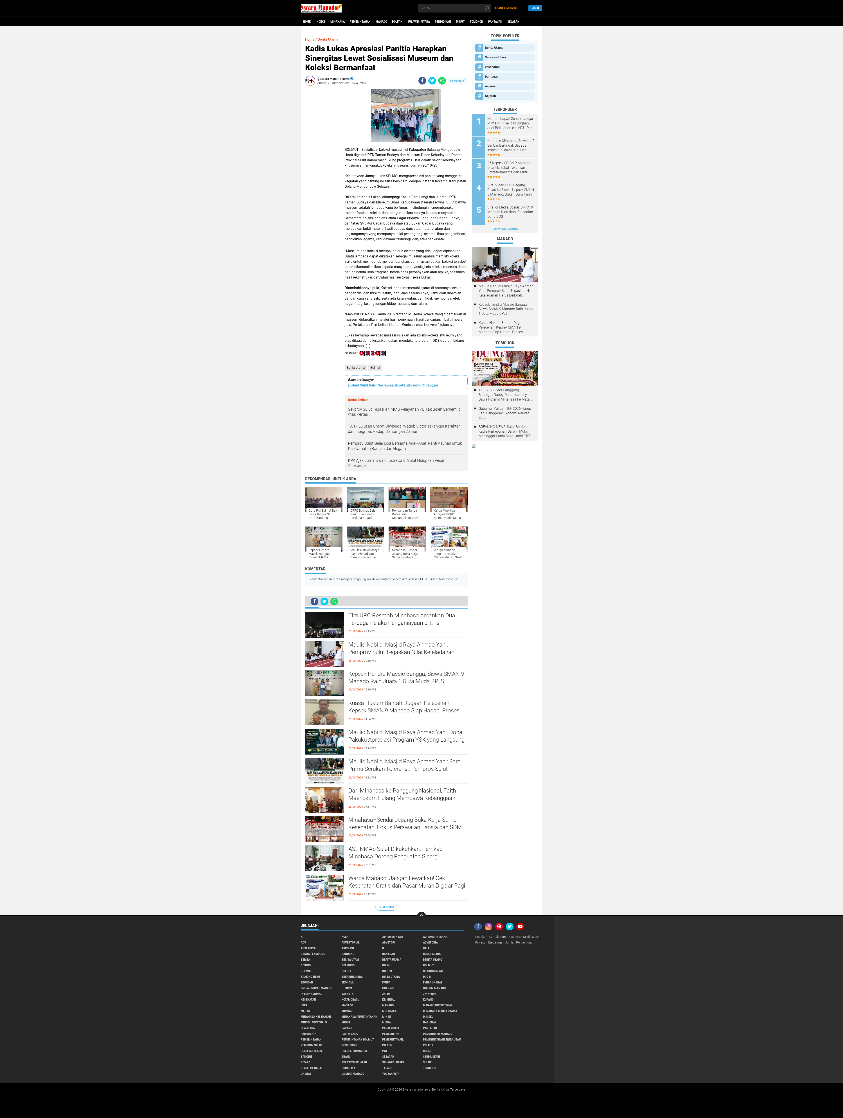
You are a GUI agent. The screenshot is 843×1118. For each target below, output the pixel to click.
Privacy (480, 942)
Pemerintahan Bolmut (358, 1039)
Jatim (386, 994)
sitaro (305, 1062)
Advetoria (430, 942)
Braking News (433, 971)
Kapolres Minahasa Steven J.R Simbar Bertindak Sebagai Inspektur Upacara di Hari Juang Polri (511, 145)
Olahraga (308, 1028)
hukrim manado (434, 988)
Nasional (429, 1022)
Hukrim (347, 988)
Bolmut (375, 367)
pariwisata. (350, 1033)
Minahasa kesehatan (316, 1016)
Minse (386, 1016)
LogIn (535, 8)
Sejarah (513, 21)
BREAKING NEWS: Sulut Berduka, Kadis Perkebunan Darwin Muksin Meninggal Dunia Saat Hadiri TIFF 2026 (505, 431)
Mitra (386, 1022)
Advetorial (309, 948)
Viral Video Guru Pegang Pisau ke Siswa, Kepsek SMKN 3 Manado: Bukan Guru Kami (510, 189)
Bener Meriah (433, 954)
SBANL (346, 1056)
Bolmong (348, 965)
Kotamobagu (350, 999)
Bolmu (386, 965)
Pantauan (495, 21)
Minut (460, 21)
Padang (347, 1028)
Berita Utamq (432, 959)
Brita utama (391, 976)
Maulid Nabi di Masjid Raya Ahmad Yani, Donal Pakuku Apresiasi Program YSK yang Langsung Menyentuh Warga (406, 739)
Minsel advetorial (314, 1022)
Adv (303, 942)
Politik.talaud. (312, 1051)
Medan (305, 1011)
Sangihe (306, 1056)
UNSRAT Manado (353, 1073)
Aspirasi (490, 86)
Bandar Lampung (313, 954)
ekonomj (348, 982)
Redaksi (480, 936)
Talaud (387, 1068)
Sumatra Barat (312, 1068)
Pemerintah (390, 1033)
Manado (381, 21)
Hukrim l (388, 988)
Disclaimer (495, 942)
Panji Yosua (390, 1028)
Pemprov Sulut (312, 1045)
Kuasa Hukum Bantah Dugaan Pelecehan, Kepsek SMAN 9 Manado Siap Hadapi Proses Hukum (403, 710)
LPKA (304, 1005)
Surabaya (348, 1068)
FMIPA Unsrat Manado (316, 988)
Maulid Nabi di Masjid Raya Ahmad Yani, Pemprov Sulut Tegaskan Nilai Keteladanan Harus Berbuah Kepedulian (401, 652)
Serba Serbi (431, 1056)
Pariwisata (308, 1033)
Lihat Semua (386, 907)
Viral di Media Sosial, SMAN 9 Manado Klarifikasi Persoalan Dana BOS (510, 212)
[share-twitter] (432, 80)
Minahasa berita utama (440, 1011)
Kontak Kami (497, 936)
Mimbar (347, 1011)
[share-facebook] (422, 80)
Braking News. (311, 976)
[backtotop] (421, 916)
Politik (397, 21)
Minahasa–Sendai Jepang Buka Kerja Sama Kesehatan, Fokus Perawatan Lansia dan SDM (405, 823)
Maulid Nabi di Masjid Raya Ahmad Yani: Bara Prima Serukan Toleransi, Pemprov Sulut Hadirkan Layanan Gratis (404, 769)
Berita (305, 959)
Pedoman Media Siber (524, 936)
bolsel (346, 971)
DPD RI (427, 976)
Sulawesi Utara (418, 21)
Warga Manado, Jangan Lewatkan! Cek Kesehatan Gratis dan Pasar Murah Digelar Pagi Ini (406, 885)
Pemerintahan (360, 21)
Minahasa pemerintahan (359, 1016)
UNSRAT (306, 1073)
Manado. (388, 1005)
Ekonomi (307, 982)
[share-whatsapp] (442, 80)
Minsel (428, 1016)
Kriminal (388, 999)
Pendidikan (443, 21)
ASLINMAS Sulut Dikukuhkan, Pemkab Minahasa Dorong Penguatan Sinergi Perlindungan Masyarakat (395, 856)
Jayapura (429, 994)
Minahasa (337, 21)
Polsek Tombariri (354, 1051)
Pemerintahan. (393, 1039)
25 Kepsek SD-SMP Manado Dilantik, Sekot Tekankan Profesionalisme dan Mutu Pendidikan (509, 167)
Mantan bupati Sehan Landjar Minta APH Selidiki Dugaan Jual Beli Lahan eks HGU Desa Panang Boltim (510, 123)
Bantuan (388, 954)
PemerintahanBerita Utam (442, 1039)
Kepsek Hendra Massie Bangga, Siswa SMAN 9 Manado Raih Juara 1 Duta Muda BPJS (406, 677)
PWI (384, 1051)
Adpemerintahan (435, 936)
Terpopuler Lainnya (505, 228)
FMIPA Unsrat (432, 982)
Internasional (311, 994)
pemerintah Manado (437, 1033)
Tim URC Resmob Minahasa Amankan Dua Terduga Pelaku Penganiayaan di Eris (401, 619)
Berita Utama (356, 367)
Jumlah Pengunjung (519, 942)
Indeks (320, 21)
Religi (427, 1051)
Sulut (427, 1062)
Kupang (428, 999)
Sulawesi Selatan (354, 1062)
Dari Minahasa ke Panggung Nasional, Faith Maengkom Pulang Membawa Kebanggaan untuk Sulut (402, 798)
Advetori (388, 942)
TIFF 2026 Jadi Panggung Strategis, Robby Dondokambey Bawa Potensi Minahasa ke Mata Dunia (504, 395)
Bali (426, 948)
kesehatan (492, 67)
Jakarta (347, 994)
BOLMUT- (306, 971)
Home (307, 21)
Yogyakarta (390, 1073)
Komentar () (457, 80)
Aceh (345, 936)
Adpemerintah (392, 936)
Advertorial (351, 942)
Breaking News (352, 976)
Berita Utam (350, 959)
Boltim (387, 971)
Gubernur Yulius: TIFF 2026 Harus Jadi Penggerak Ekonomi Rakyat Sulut (505, 413)
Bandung (348, 954)
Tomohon (476, 21)
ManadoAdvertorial (437, 1005)
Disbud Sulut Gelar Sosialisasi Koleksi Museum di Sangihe (393, 385)
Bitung (306, 965)
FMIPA (386, 982)
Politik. (428, 1045)
